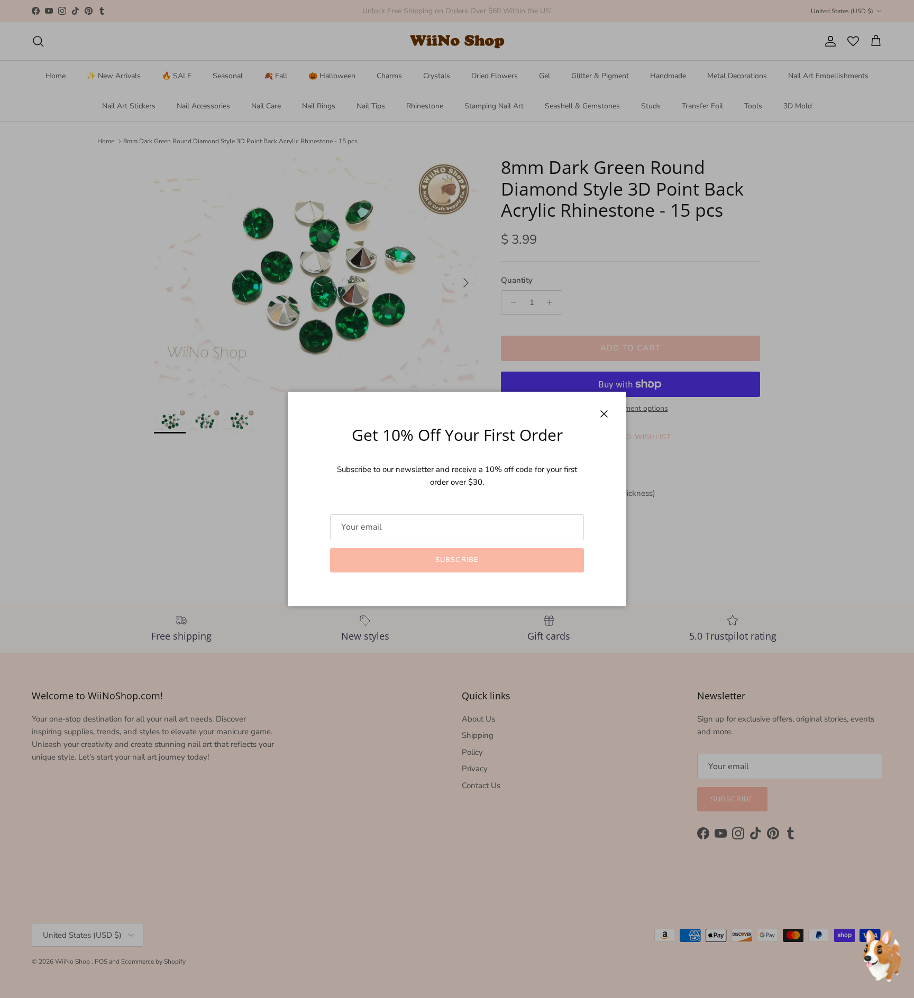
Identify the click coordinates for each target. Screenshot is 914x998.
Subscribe (456, 560)
